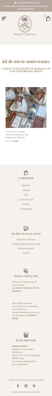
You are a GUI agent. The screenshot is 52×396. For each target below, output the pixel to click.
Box (26, 195)
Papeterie (26, 185)
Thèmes (26, 204)
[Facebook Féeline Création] (18, 386)
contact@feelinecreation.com (28, 3)
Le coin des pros (26, 199)
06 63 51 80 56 (22, 288)
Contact (26, 253)
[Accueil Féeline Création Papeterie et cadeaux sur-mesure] (25, 25)
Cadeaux (26, 190)
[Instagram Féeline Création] (26, 386)
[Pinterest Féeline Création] (34, 386)
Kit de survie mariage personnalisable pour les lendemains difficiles (17, 134)
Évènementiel (26, 209)
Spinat (23, 392)
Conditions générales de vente (26, 244)
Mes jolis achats (48, 18)
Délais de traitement (26, 239)
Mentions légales (26, 248)
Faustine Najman (34, 392)
